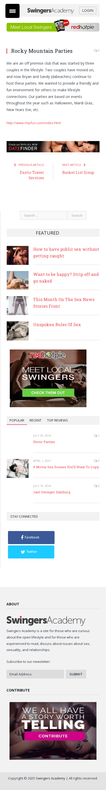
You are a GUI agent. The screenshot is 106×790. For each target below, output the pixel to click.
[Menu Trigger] (12, 11)
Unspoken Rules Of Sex (57, 324)
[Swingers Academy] (52, 10)
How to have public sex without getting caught (66, 252)
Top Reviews (57, 420)
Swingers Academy (50, 778)
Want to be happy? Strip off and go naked (66, 278)
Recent (35, 420)
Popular (17, 420)
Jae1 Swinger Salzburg (51, 492)
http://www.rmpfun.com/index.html (33, 123)
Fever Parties (44, 441)
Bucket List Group (78, 172)
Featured (47, 233)
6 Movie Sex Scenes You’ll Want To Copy (66, 467)
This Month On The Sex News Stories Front (63, 303)
